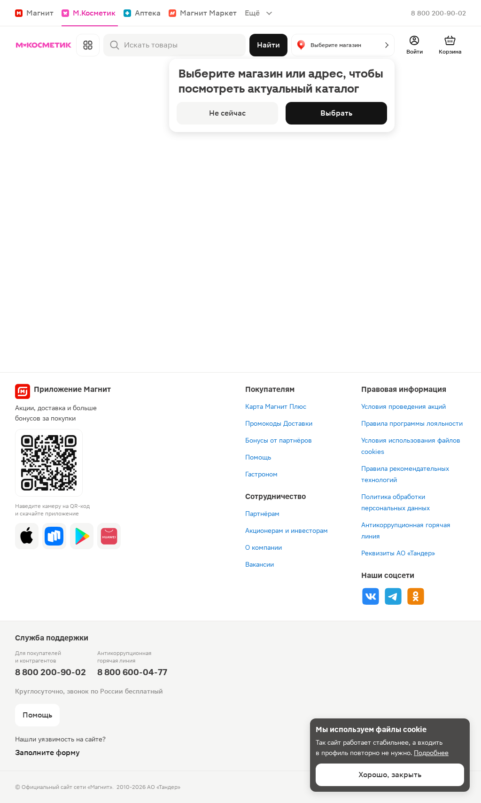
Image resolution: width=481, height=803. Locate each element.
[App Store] (27, 536)
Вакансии (259, 564)
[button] (343, 45)
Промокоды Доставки (278, 423)
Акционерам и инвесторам (286, 530)
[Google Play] (81, 536)
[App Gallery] (109, 536)
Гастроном (261, 474)
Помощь (258, 457)
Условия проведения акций (403, 406)
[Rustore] (54, 536)
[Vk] (370, 596)
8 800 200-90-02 (438, 13)
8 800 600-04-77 (132, 672)
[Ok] (415, 596)
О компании (263, 547)
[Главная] (43, 45)
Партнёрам (262, 513)
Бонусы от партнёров (278, 440)
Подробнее (431, 752)
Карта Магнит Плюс (275, 406)
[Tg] (393, 596)
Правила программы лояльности (412, 423)
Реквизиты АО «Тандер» (398, 553)
